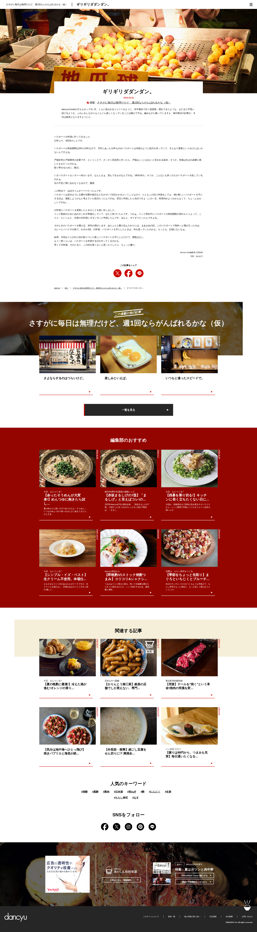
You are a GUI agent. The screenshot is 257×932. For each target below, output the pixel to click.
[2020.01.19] (189, 354)
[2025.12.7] (128, 657)
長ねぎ (131, 791)
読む (66, 288)
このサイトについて (151, 917)
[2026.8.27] (67, 657)
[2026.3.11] (189, 657)
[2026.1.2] (128, 468)
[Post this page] (117, 273)
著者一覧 (171, 917)
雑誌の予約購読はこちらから (194, 882)
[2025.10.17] (67, 548)
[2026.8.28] (67, 468)
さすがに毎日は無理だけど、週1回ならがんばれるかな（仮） (134, 102)
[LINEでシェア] (139, 273)
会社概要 (229, 917)
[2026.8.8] (189, 726)
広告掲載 (213, 917)
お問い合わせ (247, 917)
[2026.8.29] (189, 468)
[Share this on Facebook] (128, 273)
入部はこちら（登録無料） (121, 880)
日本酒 (118, 791)
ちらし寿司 (121, 797)
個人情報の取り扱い (192, 917)
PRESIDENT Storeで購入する (194, 876)
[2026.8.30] (189, 548)
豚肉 (106, 791)
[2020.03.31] (67, 354)
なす (135, 797)
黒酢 (95, 791)
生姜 (168, 791)
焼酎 (84, 791)
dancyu (57, 288)
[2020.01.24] (128, 354)
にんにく (154, 791)
